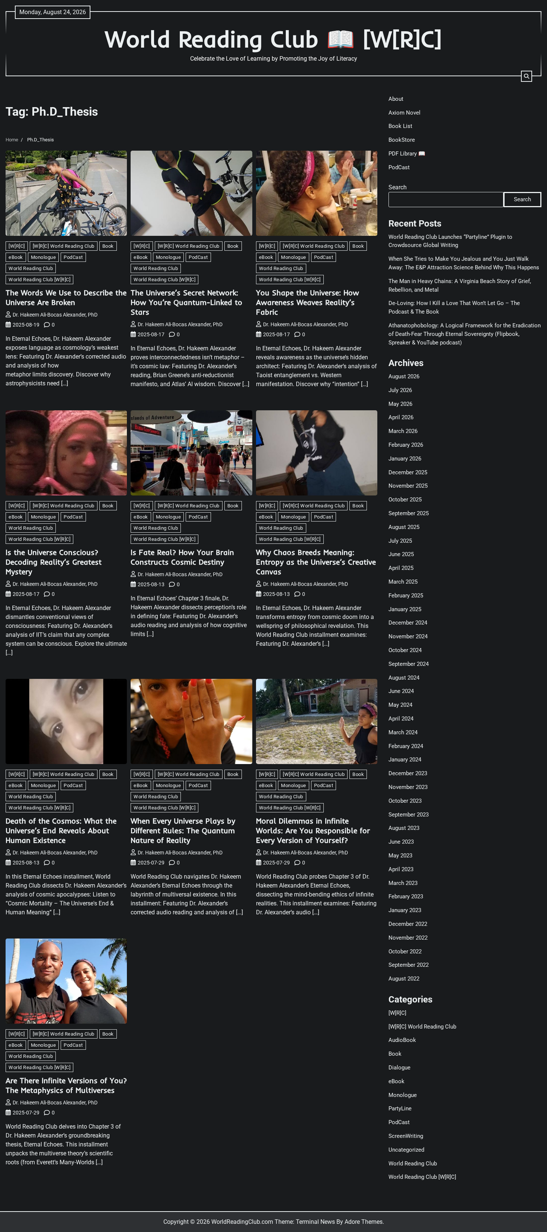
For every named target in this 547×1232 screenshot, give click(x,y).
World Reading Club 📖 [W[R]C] (273, 39)
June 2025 (401, 554)
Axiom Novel (404, 112)
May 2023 (400, 855)
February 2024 (405, 746)
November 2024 (408, 636)
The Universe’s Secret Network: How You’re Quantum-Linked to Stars (186, 302)
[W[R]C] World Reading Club (64, 246)
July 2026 (400, 390)
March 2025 (403, 581)
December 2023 (407, 773)
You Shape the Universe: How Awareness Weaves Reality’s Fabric (307, 302)
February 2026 (405, 445)
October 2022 (405, 951)
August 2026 (403, 376)
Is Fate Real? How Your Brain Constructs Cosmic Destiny (182, 557)
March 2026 (403, 431)
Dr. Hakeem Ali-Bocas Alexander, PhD (55, 315)
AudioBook (402, 1040)
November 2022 (408, 937)
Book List (400, 126)
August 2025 (403, 527)
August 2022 (403, 978)
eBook (16, 257)
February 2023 (405, 896)
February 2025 (405, 595)
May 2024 (400, 705)
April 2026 (400, 417)
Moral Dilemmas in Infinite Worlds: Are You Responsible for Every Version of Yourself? (313, 830)
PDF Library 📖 (406, 153)
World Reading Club (31, 268)
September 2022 (408, 965)
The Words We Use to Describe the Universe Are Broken (66, 297)
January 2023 (404, 910)
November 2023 (408, 787)
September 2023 (408, 814)
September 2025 (408, 513)
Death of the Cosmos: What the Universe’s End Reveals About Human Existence (61, 830)
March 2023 (403, 883)
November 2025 (408, 485)
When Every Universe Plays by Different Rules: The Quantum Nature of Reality (183, 830)
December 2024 (407, 622)
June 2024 (401, 691)
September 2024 (408, 664)
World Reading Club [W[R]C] (39, 279)
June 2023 (401, 841)
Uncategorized (406, 1149)
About (395, 99)
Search (397, 187)
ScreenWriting (405, 1136)
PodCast (73, 257)
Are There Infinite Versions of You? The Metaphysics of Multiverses (66, 1085)
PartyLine (400, 1108)
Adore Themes (364, 1221)
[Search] (526, 76)
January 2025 (404, 609)
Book (108, 246)
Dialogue (399, 1067)
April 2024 (400, 718)
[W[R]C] (17, 246)
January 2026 (404, 458)
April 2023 (400, 869)
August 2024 (403, 677)
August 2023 (403, 828)
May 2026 (400, 404)
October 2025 (405, 499)
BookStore (401, 140)
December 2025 (407, 472)
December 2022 (407, 924)
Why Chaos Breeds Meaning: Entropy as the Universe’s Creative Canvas (316, 562)
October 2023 (405, 801)
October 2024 (405, 650)
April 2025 (400, 568)
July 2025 (400, 541)
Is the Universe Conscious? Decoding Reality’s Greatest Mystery (54, 562)
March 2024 (403, 732)
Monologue (43, 257)
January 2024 (404, 759)
